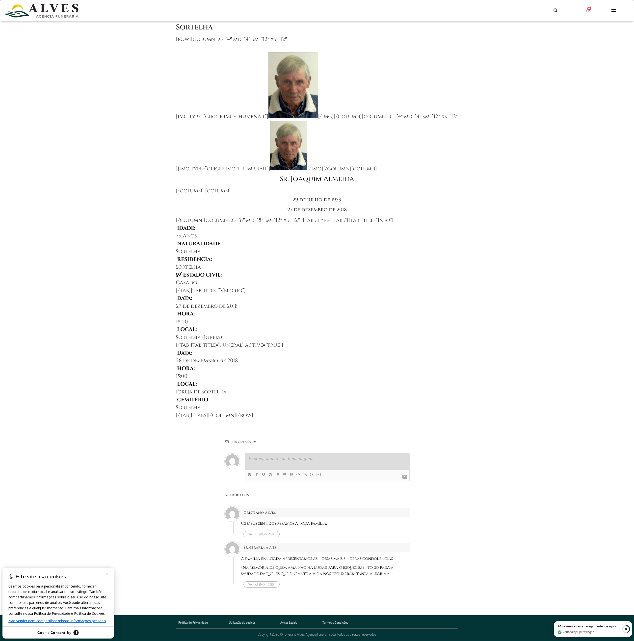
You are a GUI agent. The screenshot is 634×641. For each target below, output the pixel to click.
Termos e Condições (335, 622)
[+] (318, 474)
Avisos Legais (288, 622)
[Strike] (270, 475)
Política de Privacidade (193, 622)
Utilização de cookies (242, 622)
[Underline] (263, 475)
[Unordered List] (284, 475)
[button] (555, 10)
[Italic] (256, 475)
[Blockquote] (291, 475)
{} (311, 474)
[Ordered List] (277, 475)
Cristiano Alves (260, 512)
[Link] (305, 475)
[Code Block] (298, 475)
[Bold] (249, 475)
